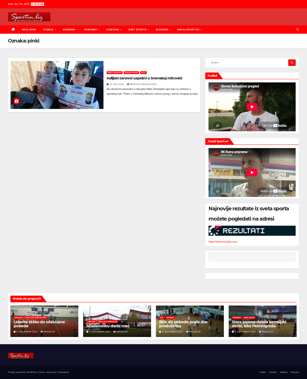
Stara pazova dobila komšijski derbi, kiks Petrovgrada (259, 324)
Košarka (69, 29)
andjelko (49, 332)
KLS (161, 317)
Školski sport (131, 72)
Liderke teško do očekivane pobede (39, 324)
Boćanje (162, 29)
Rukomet (91, 29)
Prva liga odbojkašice (36, 317)
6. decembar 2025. (28, 332)
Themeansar (63, 372)
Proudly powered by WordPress (23, 372)
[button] (297, 29)
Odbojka (113, 29)
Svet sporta (137, 29)
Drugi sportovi (188, 29)
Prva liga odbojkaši (107, 321)
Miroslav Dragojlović (143, 84)
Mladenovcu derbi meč (108, 326)
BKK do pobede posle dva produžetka (183, 324)
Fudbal (49, 29)
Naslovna (29, 29)
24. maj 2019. (117, 84)
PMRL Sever (249, 317)
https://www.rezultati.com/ (223, 241)
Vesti (143, 72)
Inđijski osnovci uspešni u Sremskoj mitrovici (144, 78)
